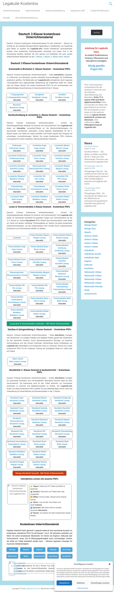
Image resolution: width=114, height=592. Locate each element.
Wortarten (17, 105)
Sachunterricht (90, 294)
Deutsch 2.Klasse (91, 239)
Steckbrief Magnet (62, 420)
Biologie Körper (90, 225)
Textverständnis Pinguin (39, 235)
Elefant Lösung (62, 238)
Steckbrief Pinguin (16, 462)
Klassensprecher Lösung (39, 169)
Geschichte (88, 268)
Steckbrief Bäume (39, 398)
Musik (87, 290)
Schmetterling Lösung (17, 189)
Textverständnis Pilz (39, 285)
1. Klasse (38, 57)
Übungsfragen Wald (92, 188)
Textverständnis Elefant (62, 235)
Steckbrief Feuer (17, 408)
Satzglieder (39, 95)
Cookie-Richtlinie (82, 588)
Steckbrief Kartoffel (62, 408)
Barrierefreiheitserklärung (26, 18)
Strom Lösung (62, 189)
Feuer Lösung (39, 158)
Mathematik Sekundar (93, 286)
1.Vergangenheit (17, 95)
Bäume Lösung (62, 148)
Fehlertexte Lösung (17, 148)
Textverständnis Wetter (39, 311)
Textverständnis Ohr (17, 285)
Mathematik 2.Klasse (93, 276)
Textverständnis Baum (39, 247)
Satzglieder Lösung (39, 97)
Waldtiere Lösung (40, 199)
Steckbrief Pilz (39, 431)
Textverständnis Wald (62, 298)
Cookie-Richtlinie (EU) (99, 10)
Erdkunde (88, 265)
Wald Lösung (17, 199)
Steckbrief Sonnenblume (17, 441)
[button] (109, 564)
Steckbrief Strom (39, 441)
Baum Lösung (39, 249)
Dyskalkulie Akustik (92, 254)
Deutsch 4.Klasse (91, 247)
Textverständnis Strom (39, 298)
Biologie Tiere (90, 229)
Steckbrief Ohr (17, 431)
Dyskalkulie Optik (91, 257)
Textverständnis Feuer (17, 259)
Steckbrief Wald (62, 441)
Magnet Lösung (62, 169)
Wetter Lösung (62, 199)
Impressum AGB (77, 10)
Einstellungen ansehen (100, 583)
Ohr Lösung (39, 179)
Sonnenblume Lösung (39, 189)
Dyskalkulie (89, 250)
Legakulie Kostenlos (20, 3)
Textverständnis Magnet (39, 272)
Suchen (97, 32)
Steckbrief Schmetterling (62, 431)
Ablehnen (81, 583)
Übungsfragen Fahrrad (93, 166)
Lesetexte (17, 238)
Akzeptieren (64, 583)
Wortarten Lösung (17, 107)
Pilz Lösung (62, 179)
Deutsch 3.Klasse (91, 243)
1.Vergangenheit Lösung (17, 97)
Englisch (88, 261)
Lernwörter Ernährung (17, 156)
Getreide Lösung (62, 158)
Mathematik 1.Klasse (92, 272)
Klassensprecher (17, 272)
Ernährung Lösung (17, 158)
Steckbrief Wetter (39, 452)
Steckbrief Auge (16, 398)
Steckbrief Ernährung (62, 398)
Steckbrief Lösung (17, 400)
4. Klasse (65, 57)
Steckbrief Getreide (39, 408)
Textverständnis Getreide (39, 259)
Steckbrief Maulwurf (39, 420)
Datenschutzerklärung (55, 10)
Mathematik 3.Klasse (92, 279)
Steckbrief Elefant (39, 462)
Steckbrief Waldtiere (17, 452)
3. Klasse (54, 57)
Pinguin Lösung (39, 238)
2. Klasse (46, 57)
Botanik (87, 232)
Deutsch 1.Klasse (91, 236)
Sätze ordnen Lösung (17, 361)
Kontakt (6, 18)
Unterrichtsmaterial (11, 10)
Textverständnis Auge (17, 247)
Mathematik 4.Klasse (93, 283)
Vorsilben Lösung (62, 97)
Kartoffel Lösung (17, 169)
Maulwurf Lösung (17, 179)
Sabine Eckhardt (32, 10)
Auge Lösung (39, 148)
